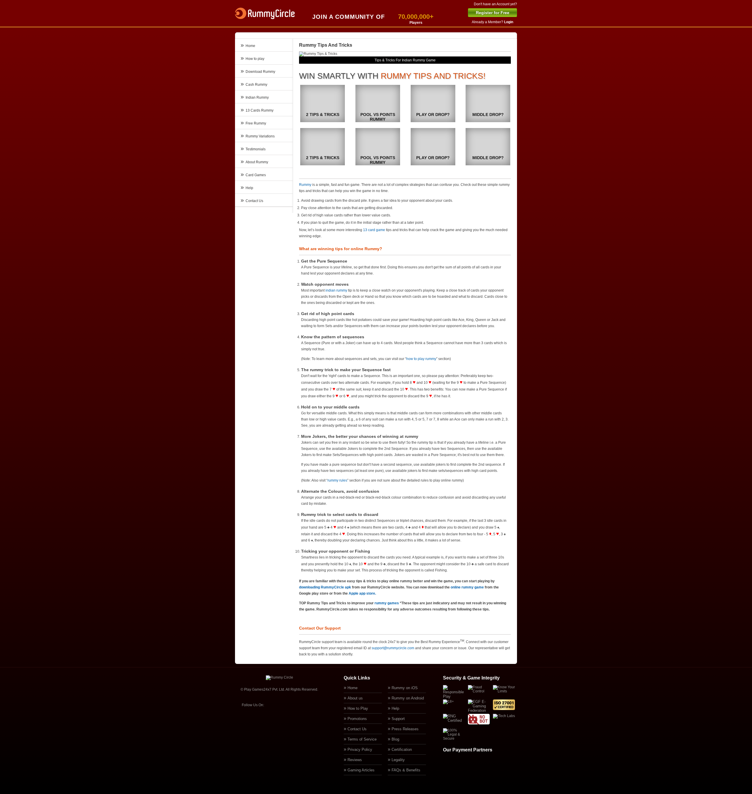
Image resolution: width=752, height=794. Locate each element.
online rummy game (467, 587)
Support (398, 718)
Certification (402, 749)
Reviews (355, 760)
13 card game (374, 230)
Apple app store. (362, 593)
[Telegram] (312, 704)
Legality (398, 760)
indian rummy (336, 290)
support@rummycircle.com (393, 648)
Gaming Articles (361, 770)
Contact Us (357, 729)
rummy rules (337, 480)
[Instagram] (299, 704)
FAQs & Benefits (406, 770)
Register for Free (492, 12)
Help (395, 708)
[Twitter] (285, 704)
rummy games (387, 603)
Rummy (305, 185)
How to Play (358, 708)
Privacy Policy (360, 749)
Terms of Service (362, 739)
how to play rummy (421, 359)
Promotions (357, 718)
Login (508, 22)
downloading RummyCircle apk (325, 587)
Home (352, 688)
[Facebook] (272, 704)
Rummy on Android (408, 698)
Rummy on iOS (405, 688)
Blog (395, 739)
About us (355, 698)
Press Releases (405, 729)
